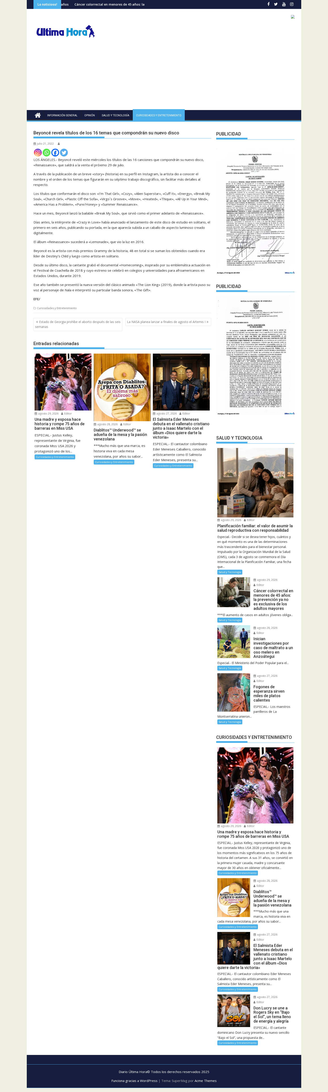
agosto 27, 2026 (166, 413)
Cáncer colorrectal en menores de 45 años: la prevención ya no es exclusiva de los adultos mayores (103, 4)
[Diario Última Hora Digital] (38, 114)
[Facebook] (55, 152)
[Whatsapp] (46, 152)
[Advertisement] (164, 76)
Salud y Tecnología (115, 115)
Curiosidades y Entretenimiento (158, 115)
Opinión (89, 115)
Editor (68, 413)
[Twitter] (64, 152)
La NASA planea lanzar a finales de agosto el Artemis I (166, 322)
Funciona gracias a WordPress (134, 1080)
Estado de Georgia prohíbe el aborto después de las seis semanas (77, 324)
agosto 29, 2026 (47, 413)
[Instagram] (38, 152)
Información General (62, 115)
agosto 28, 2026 (107, 424)
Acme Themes (206, 1080)
